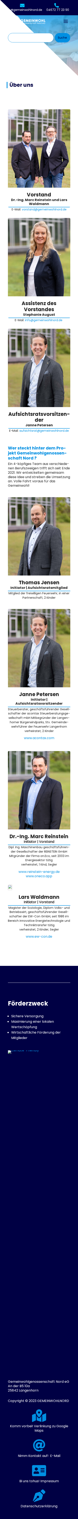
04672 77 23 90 (57, 10)
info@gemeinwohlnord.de (23, 10)
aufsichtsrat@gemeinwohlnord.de (44, 431)
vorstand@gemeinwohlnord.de (44, 209)
